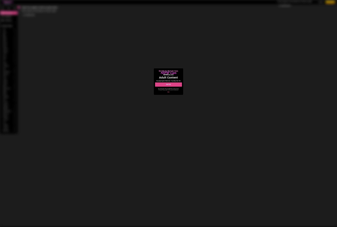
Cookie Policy (175, 88)
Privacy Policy (161, 90)
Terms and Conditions (173, 90)
